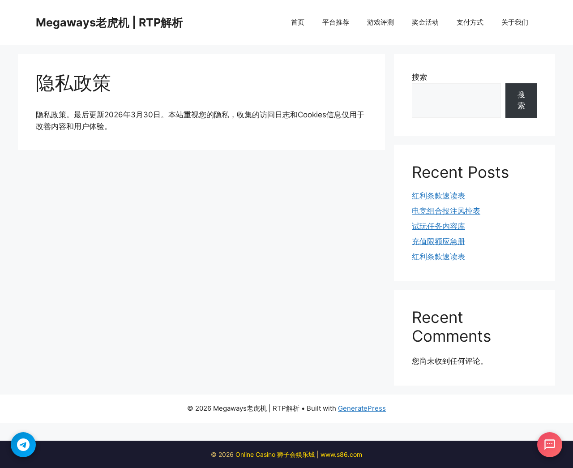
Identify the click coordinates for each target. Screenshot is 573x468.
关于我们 (514, 22)
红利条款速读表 (438, 195)
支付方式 (470, 22)
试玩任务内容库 (438, 226)
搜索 (419, 77)
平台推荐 (335, 22)
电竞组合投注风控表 (446, 210)
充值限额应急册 (438, 241)
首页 (297, 22)
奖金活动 (425, 22)
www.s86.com (341, 454)
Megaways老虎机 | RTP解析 (109, 22)
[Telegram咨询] (23, 444)
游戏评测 (380, 22)
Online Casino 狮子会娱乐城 (275, 454)
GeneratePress (362, 408)
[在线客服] (549, 444)
